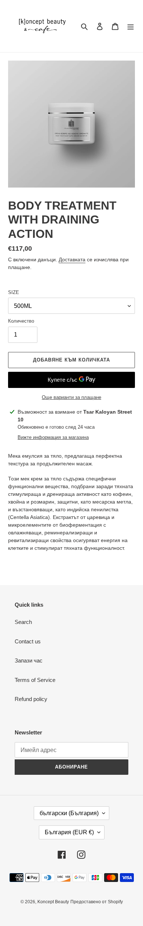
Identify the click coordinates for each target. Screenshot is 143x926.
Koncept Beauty (53, 901)
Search (23, 622)
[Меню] (130, 26)
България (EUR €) (69, 832)
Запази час (29, 660)
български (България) (69, 813)
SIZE (13, 292)
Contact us (28, 641)
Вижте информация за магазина (53, 437)
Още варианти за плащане (71, 397)
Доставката (72, 259)
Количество (21, 321)
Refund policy (31, 699)
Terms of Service (35, 680)
